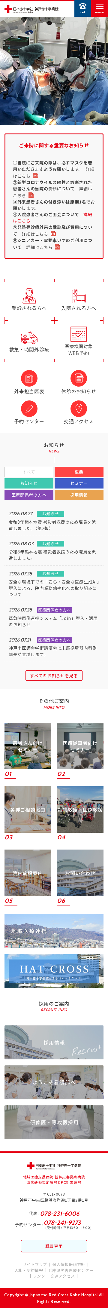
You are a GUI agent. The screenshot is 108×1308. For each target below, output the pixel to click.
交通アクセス (62, 1276)
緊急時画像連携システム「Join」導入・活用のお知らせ (53, 621)
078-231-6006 (59, 1213)
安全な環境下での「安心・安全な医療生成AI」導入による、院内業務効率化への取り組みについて (54, 588)
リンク (39, 1276)
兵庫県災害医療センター (71, 1270)
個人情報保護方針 (68, 1264)
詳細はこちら (35, 234)
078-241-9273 (62, 1222)
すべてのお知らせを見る (54, 675)
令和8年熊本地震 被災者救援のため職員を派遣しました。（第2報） (52, 525)
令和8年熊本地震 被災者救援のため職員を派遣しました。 (52, 555)
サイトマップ (34, 1264)
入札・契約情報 (28, 1270)
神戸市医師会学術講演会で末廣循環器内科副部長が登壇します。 (53, 651)
